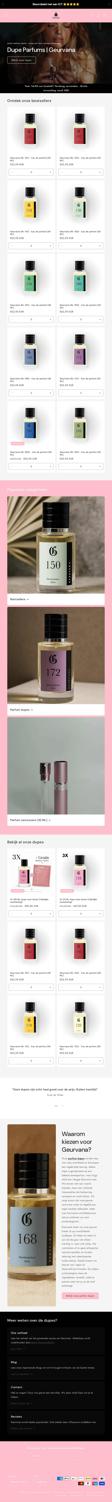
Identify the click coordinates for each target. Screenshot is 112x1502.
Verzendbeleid (60, 1495)
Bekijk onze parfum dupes (80, 1295)
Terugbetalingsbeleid (75, 1492)
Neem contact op (20, 1403)
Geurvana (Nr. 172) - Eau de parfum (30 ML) (80, 379)
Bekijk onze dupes (22, 60)
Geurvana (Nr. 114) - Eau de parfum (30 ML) (30, 232)
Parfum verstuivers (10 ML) (28, 820)
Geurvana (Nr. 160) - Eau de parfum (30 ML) (80, 306)
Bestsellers (18, 599)
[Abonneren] (79, 1456)
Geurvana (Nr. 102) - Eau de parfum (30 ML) (80, 159)
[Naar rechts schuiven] (62, 1106)
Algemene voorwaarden (95, 1492)
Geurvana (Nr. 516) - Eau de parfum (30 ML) (80, 453)
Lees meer (16, 1349)
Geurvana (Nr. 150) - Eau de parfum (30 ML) (80, 232)
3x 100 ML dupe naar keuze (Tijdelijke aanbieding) (29, 900)
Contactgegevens (76, 1495)
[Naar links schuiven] (49, 1106)
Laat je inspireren (20, 1374)
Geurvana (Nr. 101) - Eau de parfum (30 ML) (30, 159)
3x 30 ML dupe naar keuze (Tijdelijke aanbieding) (78, 900)
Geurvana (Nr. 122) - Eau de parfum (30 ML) (80, 1047)
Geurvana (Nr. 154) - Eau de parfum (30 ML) (30, 306)
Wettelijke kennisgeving (95, 1495)
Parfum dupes (20, 710)
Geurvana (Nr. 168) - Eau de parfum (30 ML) (30, 379)
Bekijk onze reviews (21, 1428)
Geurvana (30, 1492)
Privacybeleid (58, 1492)
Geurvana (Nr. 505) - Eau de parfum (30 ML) (31, 453)
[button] (6, 15)
